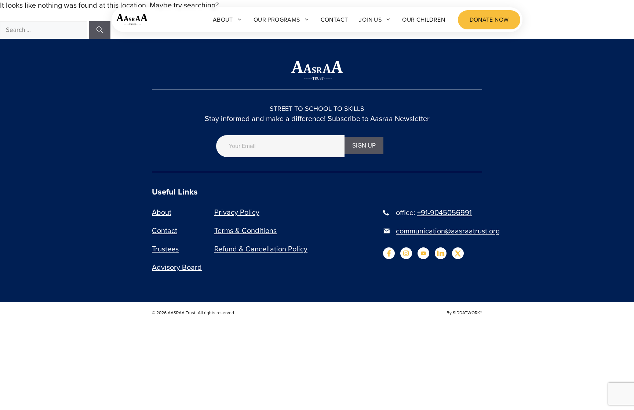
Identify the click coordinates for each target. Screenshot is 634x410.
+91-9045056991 (444, 212)
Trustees (165, 248)
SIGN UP (364, 145)
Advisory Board (177, 267)
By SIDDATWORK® (464, 312)
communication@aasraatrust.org (448, 230)
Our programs (277, 19)
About (223, 19)
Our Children (423, 19)
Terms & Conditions (245, 230)
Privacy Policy (236, 212)
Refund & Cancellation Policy (260, 248)
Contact (334, 19)
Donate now (489, 19)
